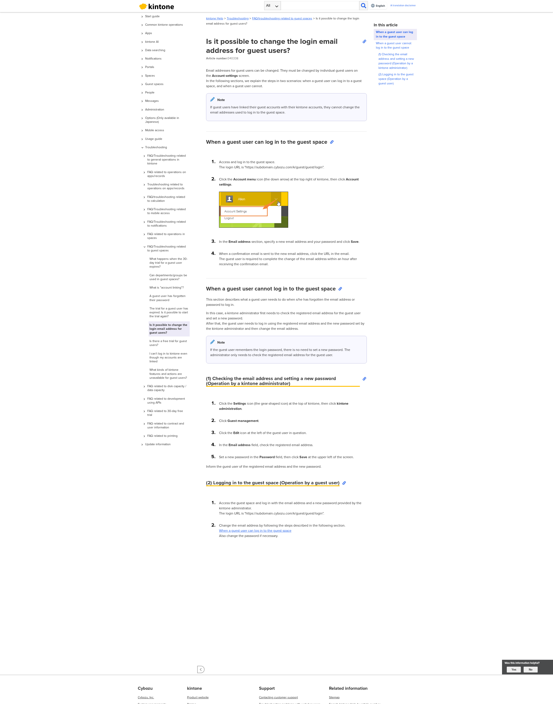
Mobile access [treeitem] (154, 130)
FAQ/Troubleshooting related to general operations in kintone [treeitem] (166, 159)
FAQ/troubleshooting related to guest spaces (282, 18)
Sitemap (334, 697)
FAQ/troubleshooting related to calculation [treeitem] (166, 199)
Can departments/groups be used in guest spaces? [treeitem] (168, 277)
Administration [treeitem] (154, 109)
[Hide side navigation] (201, 669)
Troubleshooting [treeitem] (156, 147)
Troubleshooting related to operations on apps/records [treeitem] (165, 186)
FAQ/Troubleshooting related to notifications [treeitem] (166, 223)
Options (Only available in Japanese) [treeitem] (162, 120)
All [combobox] (268, 5)
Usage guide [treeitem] (153, 139)
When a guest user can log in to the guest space (255, 530)
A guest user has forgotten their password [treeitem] (167, 298)
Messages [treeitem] (152, 101)
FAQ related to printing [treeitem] (162, 436)
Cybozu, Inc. (146, 697)
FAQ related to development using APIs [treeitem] (166, 400)
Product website (198, 697)
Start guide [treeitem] (152, 16)
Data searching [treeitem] (155, 50)
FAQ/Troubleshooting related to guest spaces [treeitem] (166, 248)
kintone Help (214, 18)
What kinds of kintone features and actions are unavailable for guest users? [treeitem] (168, 374)
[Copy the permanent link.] (364, 41)
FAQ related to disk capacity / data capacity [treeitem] (166, 388)
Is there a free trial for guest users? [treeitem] (168, 343)
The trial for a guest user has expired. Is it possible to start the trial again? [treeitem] (168, 312)
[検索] (363, 5)
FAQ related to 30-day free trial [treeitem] (165, 413)
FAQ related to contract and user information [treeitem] (165, 425)
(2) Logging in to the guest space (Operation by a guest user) (395, 79)
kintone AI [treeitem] (152, 41)
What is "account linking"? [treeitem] (166, 287)
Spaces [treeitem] (150, 75)
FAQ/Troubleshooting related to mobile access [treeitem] (166, 211)
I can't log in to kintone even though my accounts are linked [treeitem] (168, 357)
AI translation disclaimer (403, 5)
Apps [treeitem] (148, 33)
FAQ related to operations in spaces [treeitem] (166, 236)
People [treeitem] (149, 92)
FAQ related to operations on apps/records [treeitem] (166, 174)
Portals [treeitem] (149, 67)
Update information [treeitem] (158, 444)
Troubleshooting (238, 18)
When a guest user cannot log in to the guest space (393, 45)
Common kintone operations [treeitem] (164, 24)
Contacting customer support (278, 697)
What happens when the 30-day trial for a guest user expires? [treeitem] (168, 263)
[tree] (168, 320)
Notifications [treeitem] (153, 58)
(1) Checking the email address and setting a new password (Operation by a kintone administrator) (396, 61)
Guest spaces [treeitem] (154, 84)
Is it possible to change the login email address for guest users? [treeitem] (168, 329)
